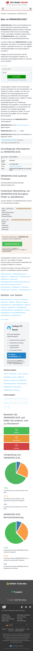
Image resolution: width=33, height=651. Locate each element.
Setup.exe (25, 302)
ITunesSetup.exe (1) (25, 276)
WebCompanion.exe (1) (25, 289)
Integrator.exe (24, 299)
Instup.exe (27, 310)
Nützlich (16, 432)
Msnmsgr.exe (14, 380)
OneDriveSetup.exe (6, 315)
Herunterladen (16, 76)
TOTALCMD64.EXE (21, 307)
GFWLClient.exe (17, 386)
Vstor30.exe (7, 380)
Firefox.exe (17, 299)
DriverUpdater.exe (18, 310)
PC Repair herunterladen (13, 355)
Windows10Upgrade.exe (10, 383)
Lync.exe (20, 373)
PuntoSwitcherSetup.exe (7, 310)
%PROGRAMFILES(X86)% (9, 140)
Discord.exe (4, 307)
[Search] (30, 9)
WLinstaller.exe (7, 377)
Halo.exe (14, 377)
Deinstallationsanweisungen (8, 249)
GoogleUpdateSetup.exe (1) (19, 273)
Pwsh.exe (25, 373)
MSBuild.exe (21, 377)
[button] (16, 8)
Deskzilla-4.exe (11, 307)
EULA (23, 249)
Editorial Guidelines (19, 630)
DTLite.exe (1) (14, 279)
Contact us (11, 630)
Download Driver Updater (8, 618)
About (28, 629)
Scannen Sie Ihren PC (12, 244)
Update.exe (27, 304)
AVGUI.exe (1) (4, 276)
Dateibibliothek (12, 13)
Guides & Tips (5, 620)
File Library (20, 618)
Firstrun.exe (16, 390)
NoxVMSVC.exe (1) (14, 276)
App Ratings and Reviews (23, 615)
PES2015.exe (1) (5, 279)
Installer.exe (12, 302)
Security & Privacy (21, 617)
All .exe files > (5, 319)
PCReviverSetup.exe (6, 312)
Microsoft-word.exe (22, 383)
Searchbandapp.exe (6, 304)
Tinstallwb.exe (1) (16, 287)
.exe (18, 131)
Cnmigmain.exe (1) (5, 289)
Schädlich (16, 448)
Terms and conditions (20, 629)
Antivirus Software (6, 617)
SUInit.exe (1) (25, 287)
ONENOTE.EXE (23, 380)
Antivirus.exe (19, 302)
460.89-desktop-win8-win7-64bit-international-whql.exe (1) (15, 281)
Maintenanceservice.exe (7, 299)
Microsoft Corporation (23, 125)
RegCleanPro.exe (16, 315)
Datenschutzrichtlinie (6, 251)
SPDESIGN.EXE (8, 386)
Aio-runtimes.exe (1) (6, 287)
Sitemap (4, 629)
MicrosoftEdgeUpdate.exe (18, 312)
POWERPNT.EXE (8, 390)
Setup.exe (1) (14, 289)
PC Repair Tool (5, 615)
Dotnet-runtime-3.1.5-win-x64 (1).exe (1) (11, 284)
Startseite (3, 13)
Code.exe (6, 373)
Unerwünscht (16, 440)
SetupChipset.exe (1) (6, 273)
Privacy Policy (11, 629)
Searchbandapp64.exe (18, 304)
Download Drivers (21, 620)
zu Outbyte (14, 248)
